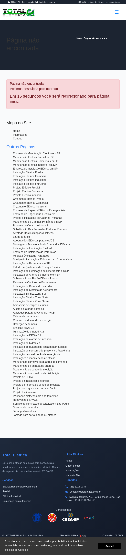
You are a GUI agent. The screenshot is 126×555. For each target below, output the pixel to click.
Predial (6, 491)
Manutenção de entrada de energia (33, 365)
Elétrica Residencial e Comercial (19, 486)
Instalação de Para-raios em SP (31, 263)
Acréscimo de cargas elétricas (30, 305)
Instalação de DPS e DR (27, 335)
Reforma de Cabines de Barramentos (34, 282)
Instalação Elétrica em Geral (29, 183)
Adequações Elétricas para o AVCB (33, 240)
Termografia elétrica (24, 411)
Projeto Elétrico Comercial (28, 191)
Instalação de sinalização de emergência (37, 354)
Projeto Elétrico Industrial (27, 195)
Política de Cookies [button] (16, 549)
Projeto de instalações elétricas (31, 380)
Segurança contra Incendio (16, 501)
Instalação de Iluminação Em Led (32, 248)
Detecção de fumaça (25, 324)
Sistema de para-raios (26, 407)
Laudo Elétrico (21, 236)
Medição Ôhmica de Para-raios (31, 255)
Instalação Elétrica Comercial (30, 176)
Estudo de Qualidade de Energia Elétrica (37, 267)
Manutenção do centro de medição (33, 369)
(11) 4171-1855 (18, 2)
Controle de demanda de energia (32, 320)
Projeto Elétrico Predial (26, 187)
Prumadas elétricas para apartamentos (35, 396)
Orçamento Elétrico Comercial (30, 202)
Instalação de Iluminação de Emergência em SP (41, 271)
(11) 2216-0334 (77, 486)
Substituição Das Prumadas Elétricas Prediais (40, 229)
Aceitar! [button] (109, 546)
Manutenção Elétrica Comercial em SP (35, 161)
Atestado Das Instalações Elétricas (33, 233)
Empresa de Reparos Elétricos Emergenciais (39, 210)
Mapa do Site (72, 475)
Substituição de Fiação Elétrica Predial (35, 278)
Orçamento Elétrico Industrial (30, 206)
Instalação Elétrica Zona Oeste (31, 301)
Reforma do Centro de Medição (31, 225)
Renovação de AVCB (25, 399)
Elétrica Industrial (11, 496)
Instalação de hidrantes (26, 343)
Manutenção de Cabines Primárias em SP (37, 221)
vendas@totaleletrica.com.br (85, 491)
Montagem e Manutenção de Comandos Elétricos (41, 244)
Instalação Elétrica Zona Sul (29, 293)
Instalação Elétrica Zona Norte (30, 297)
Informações (20, 134)
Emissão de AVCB (23, 327)
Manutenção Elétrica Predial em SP (33, 157)
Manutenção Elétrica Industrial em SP (35, 164)
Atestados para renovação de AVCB (34, 312)
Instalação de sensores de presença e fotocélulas (41, 350)
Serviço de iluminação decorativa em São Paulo (41, 403)
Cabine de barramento (26, 316)
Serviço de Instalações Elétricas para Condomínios (42, 259)
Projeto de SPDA (23, 377)
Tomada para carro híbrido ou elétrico (34, 415)
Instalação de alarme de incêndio (32, 339)
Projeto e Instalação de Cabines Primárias (37, 217)
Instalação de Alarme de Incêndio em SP (36, 274)
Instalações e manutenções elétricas (34, 358)
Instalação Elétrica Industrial (29, 180)
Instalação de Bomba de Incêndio (32, 286)
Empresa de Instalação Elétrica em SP (35, 168)
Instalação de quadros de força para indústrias (40, 346)
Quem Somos (73, 465)
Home (16, 130)
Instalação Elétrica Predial (28, 172)
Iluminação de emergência (28, 331)
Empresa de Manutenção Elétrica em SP (36, 153)
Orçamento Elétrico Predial (28, 198)
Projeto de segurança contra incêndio (34, 388)
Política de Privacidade (33, 535)
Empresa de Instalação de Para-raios (34, 252)
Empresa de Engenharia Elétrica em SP (36, 214)
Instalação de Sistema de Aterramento (35, 290)
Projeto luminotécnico (25, 392)
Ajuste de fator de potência (28, 308)
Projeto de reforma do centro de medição (36, 384)
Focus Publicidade (69, 535)
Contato (17, 138)
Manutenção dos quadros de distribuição (36, 373)
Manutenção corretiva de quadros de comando (40, 361)
